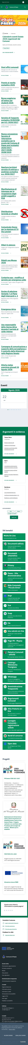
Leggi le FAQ (5, 996)
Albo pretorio (5, 973)
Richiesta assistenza (7, 968)
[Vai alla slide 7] (18, 409)
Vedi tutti (14, 517)
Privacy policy (12, 1029)
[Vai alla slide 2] (9, 409)
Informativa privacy (6, 989)
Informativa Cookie (6, 991)
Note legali (4, 998)
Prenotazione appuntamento (9, 966)
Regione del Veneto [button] (5, 2)
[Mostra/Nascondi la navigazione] (1, 7)
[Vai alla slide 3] (11, 409)
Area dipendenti (6, 975)
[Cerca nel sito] (25, 7)
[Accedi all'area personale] (24, 2)
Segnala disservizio (6, 987)
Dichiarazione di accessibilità (8, 994)
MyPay (3, 970)
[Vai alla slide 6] (16, 409)
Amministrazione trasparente (9, 981)
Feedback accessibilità (7, 1001)
